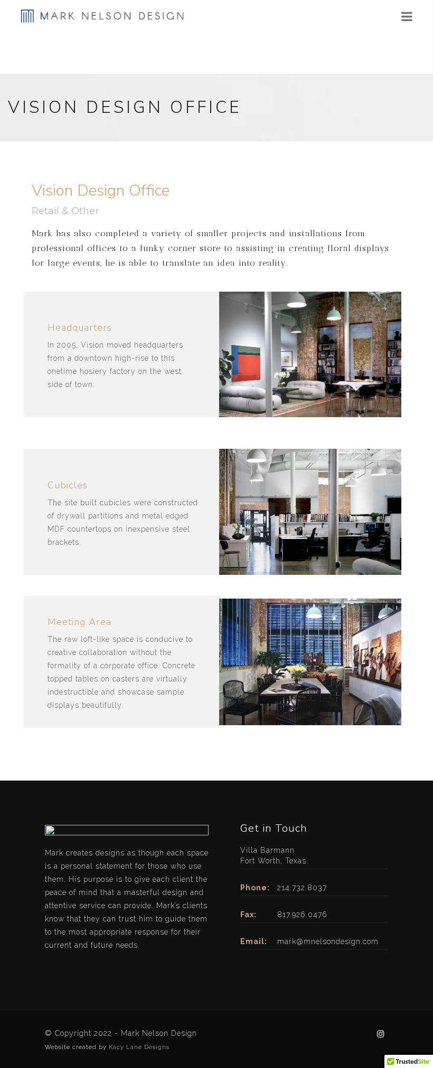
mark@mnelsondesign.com (328, 941)
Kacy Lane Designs (139, 1047)
